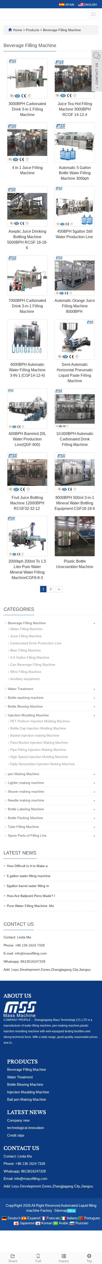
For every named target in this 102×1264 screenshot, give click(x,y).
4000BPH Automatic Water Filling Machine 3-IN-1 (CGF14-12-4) (27, 369)
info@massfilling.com (31, 953)
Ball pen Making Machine (26, 1099)
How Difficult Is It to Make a (27, 866)
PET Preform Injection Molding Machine (40, 721)
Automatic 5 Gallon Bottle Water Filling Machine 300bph (75, 173)
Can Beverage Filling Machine (32, 664)
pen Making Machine (23, 774)
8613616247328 (33, 961)
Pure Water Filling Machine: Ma (30, 906)
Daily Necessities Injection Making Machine (42, 764)
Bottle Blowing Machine (25, 706)
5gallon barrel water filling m (28, 886)
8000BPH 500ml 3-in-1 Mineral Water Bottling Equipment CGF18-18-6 (75, 503)
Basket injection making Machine (34, 735)
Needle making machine (26, 800)
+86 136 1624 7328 (30, 945)
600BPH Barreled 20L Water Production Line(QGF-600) (27, 439)
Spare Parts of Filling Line (27, 835)
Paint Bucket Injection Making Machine (39, 742)
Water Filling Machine (26, 629)
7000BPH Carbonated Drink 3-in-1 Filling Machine (27, 306)
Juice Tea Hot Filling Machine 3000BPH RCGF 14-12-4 (75, 109)
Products (33, 30)
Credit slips (15, 1135)
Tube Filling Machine (23, 827)
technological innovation (25, 1128)
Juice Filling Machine (26, 636)
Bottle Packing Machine (25, 818)
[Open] (97, 71)
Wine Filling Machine (25, 672)
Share (12, 1261)
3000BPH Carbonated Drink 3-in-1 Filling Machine (27, 109)
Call (38, 1261)
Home (17, 30)
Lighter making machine (26, 783)
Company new (18, 1120)
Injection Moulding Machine (28, 715)
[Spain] (66, 4)
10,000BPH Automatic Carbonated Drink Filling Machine (74, 439)
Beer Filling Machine (25, 650)
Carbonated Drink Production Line (35, 643)
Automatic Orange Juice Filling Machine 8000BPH (75, 306)
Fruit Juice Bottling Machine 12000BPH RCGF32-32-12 (27, 503)
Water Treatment (20, 689)
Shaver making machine (26, 791)
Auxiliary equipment (25, 679)
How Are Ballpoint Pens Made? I (31, 896)
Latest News (26, 1112)
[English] (87, 4)
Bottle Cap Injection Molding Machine (38, 728)
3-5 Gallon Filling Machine (29, 657)
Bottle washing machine (25, 698)
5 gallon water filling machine (28, 876)
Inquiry (64, 1261)
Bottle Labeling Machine (26, 809)
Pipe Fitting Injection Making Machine (38, 750)
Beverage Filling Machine (61, 30)
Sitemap (60, 1210)
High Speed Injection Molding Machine (39, 757)
